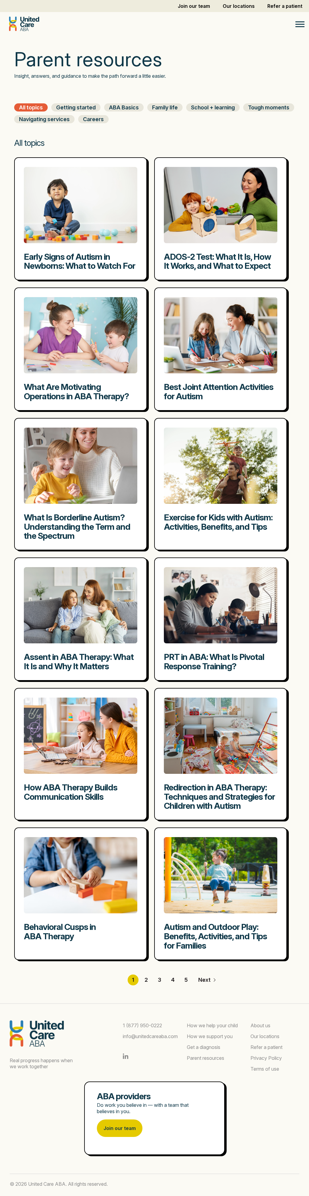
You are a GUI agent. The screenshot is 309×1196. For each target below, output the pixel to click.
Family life (165, 107)
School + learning (213, 107)
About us (260, 1025)
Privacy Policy (266, 1058)
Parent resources (205, 1058)
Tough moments (268, 107)
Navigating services (44, 119)
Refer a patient (284, 6)
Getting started (76, 107)
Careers (93, 119)
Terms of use (264, 1069)
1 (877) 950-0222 (142, 1025)
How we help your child (212, 1025)
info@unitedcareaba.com (150, 1036)
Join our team (194, 6)
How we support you (210, 1036)
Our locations (239, 6)
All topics (31, 107)
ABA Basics (124, 107)
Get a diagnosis (203, 1047)
